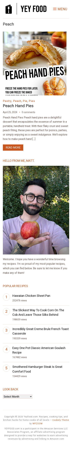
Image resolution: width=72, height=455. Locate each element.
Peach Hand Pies (18, 105)
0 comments (28, 112)
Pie (25, 101)
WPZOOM (37, 423)
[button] (60, 9)
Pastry (7, 101)
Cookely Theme (60, 420)
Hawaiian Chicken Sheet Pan (31, 295)
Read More (13, 147)
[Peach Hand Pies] (34, 33)
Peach (17, 101)
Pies (32, 101)
